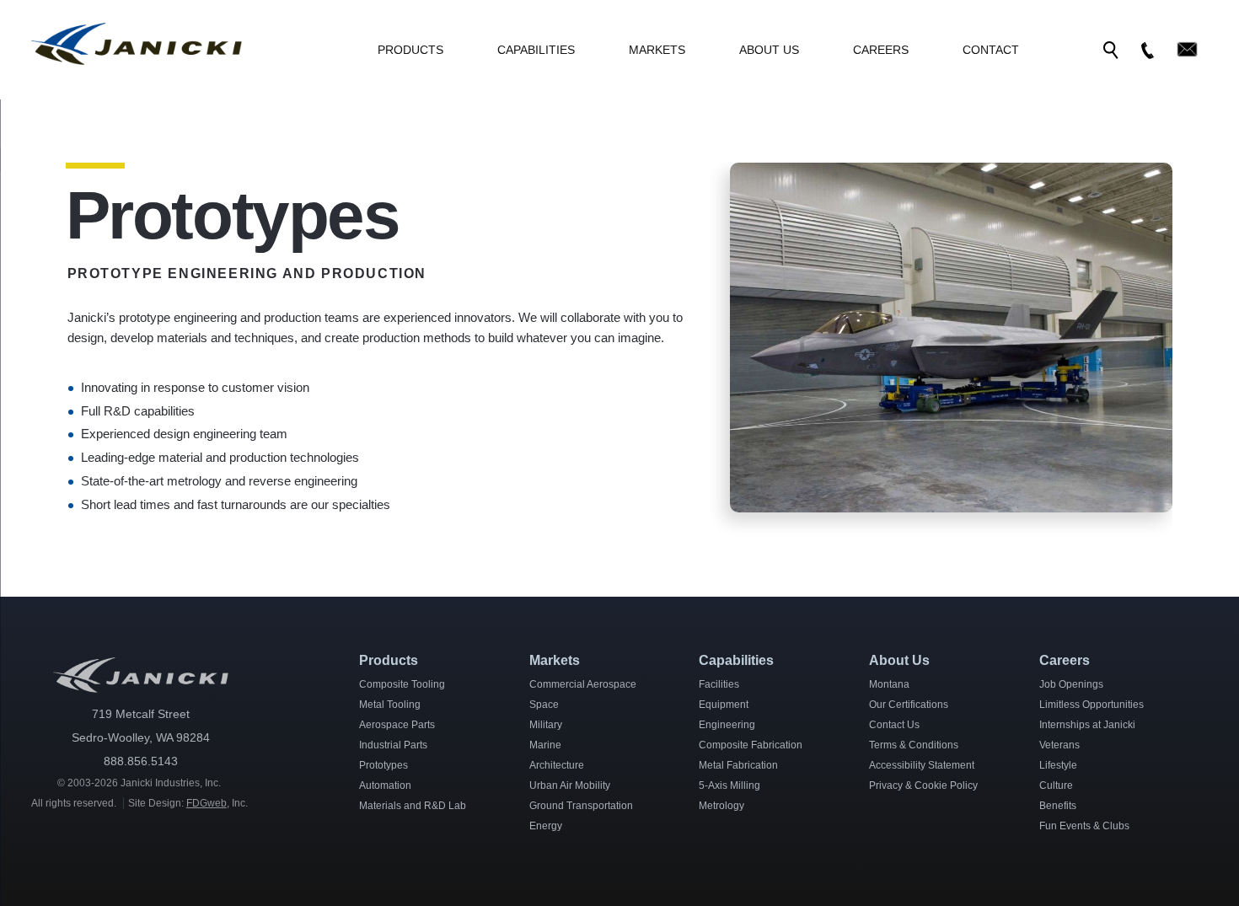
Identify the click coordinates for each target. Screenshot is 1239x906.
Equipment (723, 704)
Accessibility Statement (921, 765)
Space (544, 704)
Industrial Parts (393, 745)
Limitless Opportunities (1091, 704)
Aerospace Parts (397, 725)
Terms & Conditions (913, 745)
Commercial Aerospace (582, 684)
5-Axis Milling (729, 785)
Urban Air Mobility (569, 785)
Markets (657, 49)
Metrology (721, 806)
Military (545, 725)
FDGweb (206, 803)
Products (410, 49)
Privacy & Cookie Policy (923, 785)
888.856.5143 (141, 761)
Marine (545, 745)
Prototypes (383, 765)
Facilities (719, 684)
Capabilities (536, 49)
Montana (889, 684)
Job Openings (1071, 684)
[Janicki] (136, 60)
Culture (1056, 785)
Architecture (556, 765)
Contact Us (894, 725)
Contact (991, 49)
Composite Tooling (402, 684)
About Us (769, 49)
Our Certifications (908, 704)
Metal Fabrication (738, 765)
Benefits (1057, 806)
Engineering (727, 725)
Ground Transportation (581, 806)
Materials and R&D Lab (412, 806)
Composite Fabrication (750, 745)
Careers (881, 49)
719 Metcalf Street (141, 714)
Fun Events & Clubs (1084, 826)
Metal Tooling (390, 704)
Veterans (1059, 745)
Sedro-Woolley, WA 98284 (141, 737)
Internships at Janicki (1087, 725)
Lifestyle (1058, 765)
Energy (545, 826)
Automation (385, 785)
